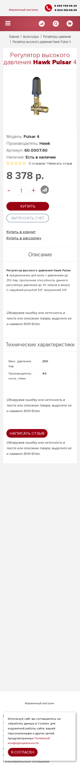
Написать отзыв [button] (27, 433)
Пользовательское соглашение (26, 761)
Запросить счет (27, 218)
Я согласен (22, 752)
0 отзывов (37, 163)
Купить (27, 206)
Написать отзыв (60, 163)
